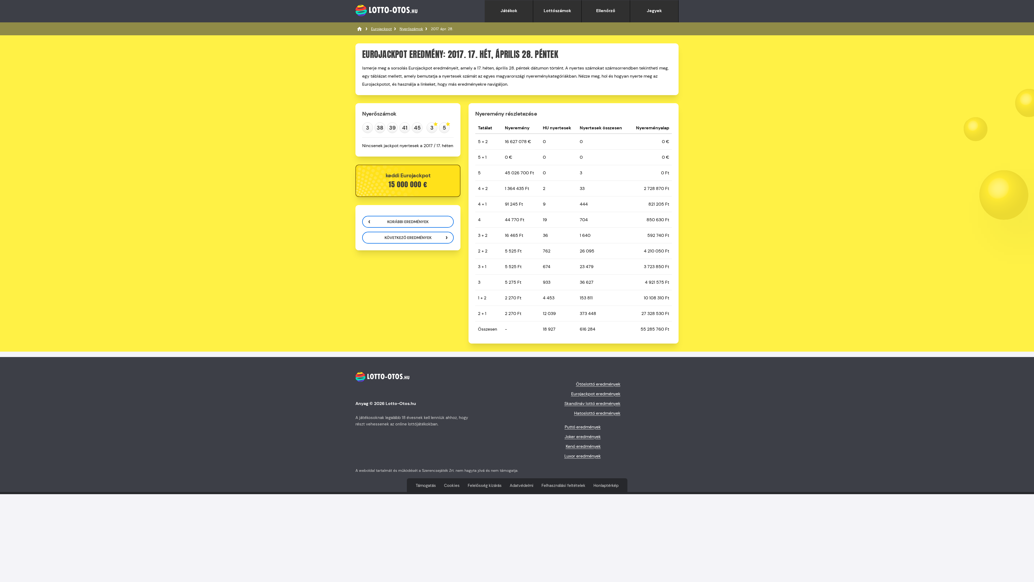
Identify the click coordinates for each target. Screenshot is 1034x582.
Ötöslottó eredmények (598, 384)
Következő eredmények (408, 237)
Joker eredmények (583, 436)
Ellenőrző (605, 10)
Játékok (509, 10)
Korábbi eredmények (408, 221)
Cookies (452, 485)
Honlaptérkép (606, 485)
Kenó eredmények (583, 446)
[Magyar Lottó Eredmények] (359, 28)
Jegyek (654, 10)
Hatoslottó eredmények (597, 413)
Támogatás (426, 485)
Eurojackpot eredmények (595, 394)
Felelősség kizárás (485, 485)
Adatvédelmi (521, 485)
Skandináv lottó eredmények (592, 403)
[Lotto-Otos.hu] (386, 19)
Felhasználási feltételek (563, 485)
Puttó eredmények (583, 427)
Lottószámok (557, 10)
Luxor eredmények (582, 456)
